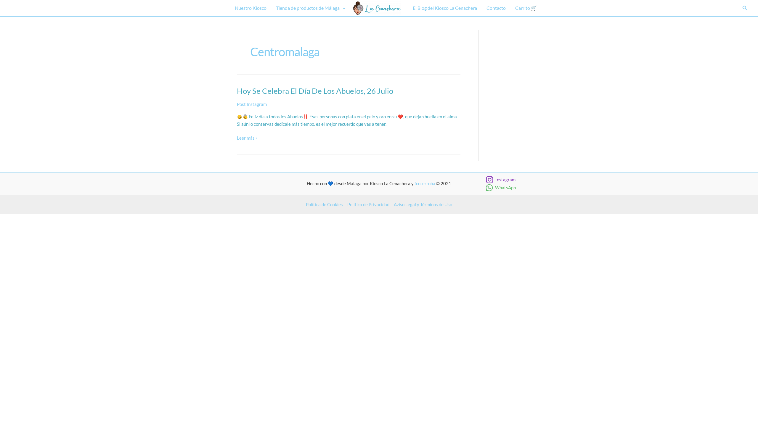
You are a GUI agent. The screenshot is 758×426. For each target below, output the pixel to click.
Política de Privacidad (368, 204)
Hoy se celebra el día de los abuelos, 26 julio (315, 91)
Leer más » (247, 138)
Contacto (496, 8)
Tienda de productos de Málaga (308, 8)
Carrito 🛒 (526, 8)
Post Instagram (252, 104)
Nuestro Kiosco (250, 8)
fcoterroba (425, 183)
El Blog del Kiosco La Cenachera (445, 8)
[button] (343, 8)
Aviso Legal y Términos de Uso (423, 204)
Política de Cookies (324, 204)
